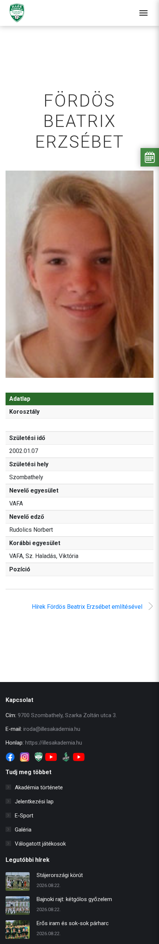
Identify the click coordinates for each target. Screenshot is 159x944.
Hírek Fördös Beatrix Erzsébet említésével (87, 606)
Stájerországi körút (60, 875)
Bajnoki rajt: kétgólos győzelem (74, 899)
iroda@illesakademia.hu (51, 729)
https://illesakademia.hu (53, 742)
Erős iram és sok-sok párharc (73, 923)
